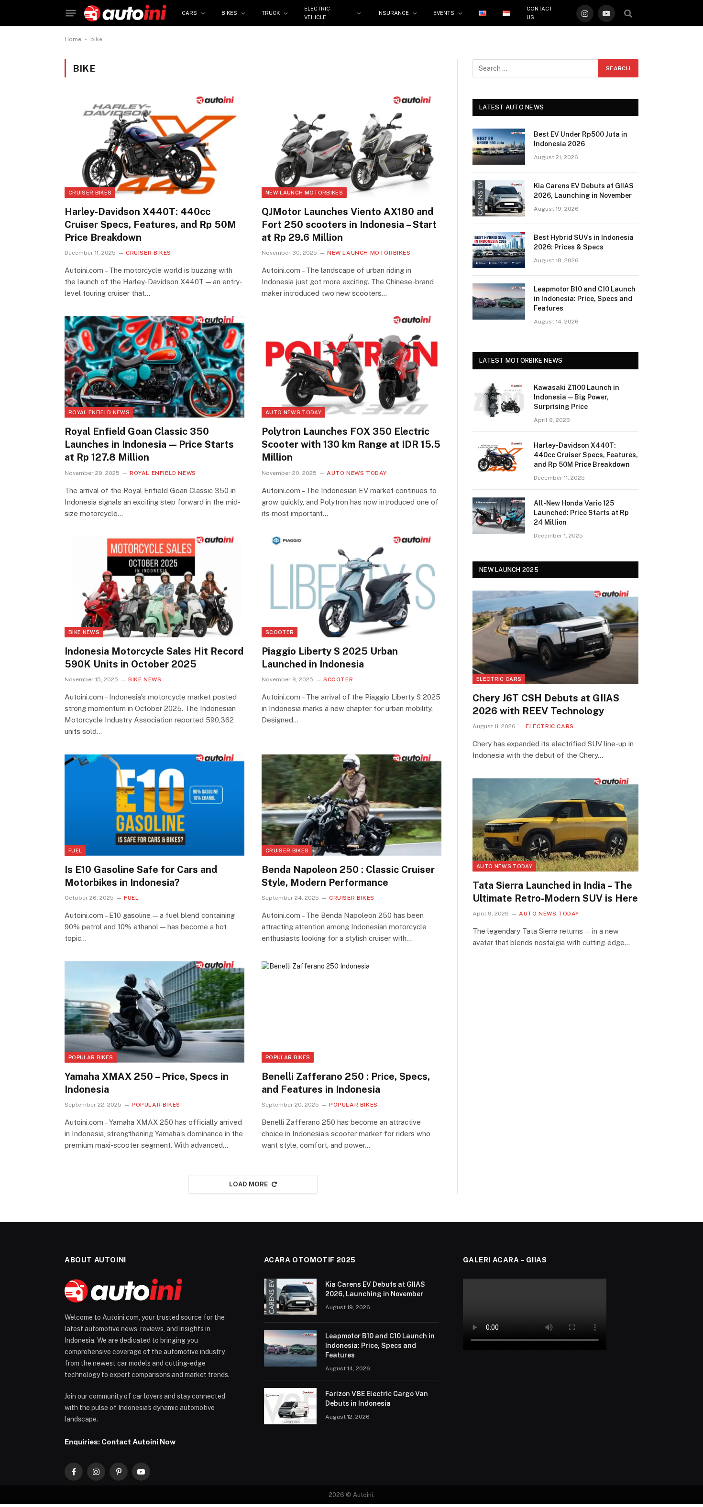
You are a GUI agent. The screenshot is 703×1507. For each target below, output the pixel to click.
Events (443, 13)
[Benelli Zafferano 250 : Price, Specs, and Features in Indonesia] (351, 1012)
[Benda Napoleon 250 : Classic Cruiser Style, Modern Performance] (351, 805)
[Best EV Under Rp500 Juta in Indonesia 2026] (498, 147)
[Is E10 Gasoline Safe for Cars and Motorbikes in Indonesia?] (154, 805)
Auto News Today (293, 412)
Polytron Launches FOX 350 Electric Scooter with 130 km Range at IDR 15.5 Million (351, 444)
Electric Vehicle (317, 13)
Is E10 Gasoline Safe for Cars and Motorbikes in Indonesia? (141, 876)
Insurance (393, 13)
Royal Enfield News (99, 412)
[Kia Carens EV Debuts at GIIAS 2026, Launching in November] (498, 198)
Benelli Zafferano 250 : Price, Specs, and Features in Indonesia (346, 1083)
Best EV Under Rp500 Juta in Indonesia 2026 (580, 139)
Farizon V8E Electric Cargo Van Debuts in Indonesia (376, 1398)
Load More (248, 1184)
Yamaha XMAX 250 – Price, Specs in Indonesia (147, 1083)
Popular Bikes (90, 1057)
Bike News (83, 632)
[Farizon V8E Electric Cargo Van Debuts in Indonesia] (290, 1406)
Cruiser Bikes (89, 192)
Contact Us (539, 13)
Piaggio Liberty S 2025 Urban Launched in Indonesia (330, 658)
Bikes (229, 13)
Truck (271, 13)
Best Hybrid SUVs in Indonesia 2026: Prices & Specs (584, 242)
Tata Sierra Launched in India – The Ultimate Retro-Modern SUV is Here (555, 892)
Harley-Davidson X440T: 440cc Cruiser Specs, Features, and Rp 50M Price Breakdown (150, 224)
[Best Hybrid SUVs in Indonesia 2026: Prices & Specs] (498, 250)
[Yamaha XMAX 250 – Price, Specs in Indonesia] (154, 1012)
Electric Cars (498, 679)
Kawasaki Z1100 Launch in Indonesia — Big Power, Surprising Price (576, 397)
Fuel (75, 850)
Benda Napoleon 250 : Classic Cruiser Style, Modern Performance (348, 876)
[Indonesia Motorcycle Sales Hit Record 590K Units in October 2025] (154, 587)
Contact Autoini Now (138, 1441)
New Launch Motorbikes (304, 192)
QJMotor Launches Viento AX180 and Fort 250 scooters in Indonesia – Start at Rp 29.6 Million (349, 224)
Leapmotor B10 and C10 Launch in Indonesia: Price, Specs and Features (585, 298)
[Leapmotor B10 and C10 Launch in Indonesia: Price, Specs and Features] (498, 301)
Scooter (279, 632)
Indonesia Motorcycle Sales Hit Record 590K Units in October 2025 (154, 658)
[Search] (628, 13)
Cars (189, 13)
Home (73, 39)
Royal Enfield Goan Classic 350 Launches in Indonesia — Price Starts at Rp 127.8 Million (149, 444)
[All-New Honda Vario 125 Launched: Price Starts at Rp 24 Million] (498, 515)
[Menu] (71, 13)
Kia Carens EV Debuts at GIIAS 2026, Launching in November (584, 190)
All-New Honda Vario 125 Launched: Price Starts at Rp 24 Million (581, 512)
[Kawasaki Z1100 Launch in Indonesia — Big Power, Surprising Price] (498, 400)
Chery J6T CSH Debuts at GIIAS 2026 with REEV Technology (545, 704)
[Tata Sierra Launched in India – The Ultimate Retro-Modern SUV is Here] (555, 825)
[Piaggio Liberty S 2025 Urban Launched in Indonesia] (351, 587)
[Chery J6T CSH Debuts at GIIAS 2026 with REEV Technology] (555, 637)
